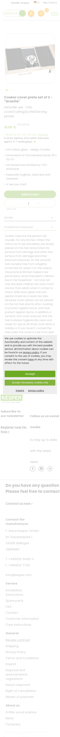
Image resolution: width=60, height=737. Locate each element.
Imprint (20, 390)
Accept (30, 374)
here (31, 359)
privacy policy (31, 352)
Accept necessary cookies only (30, 382)
